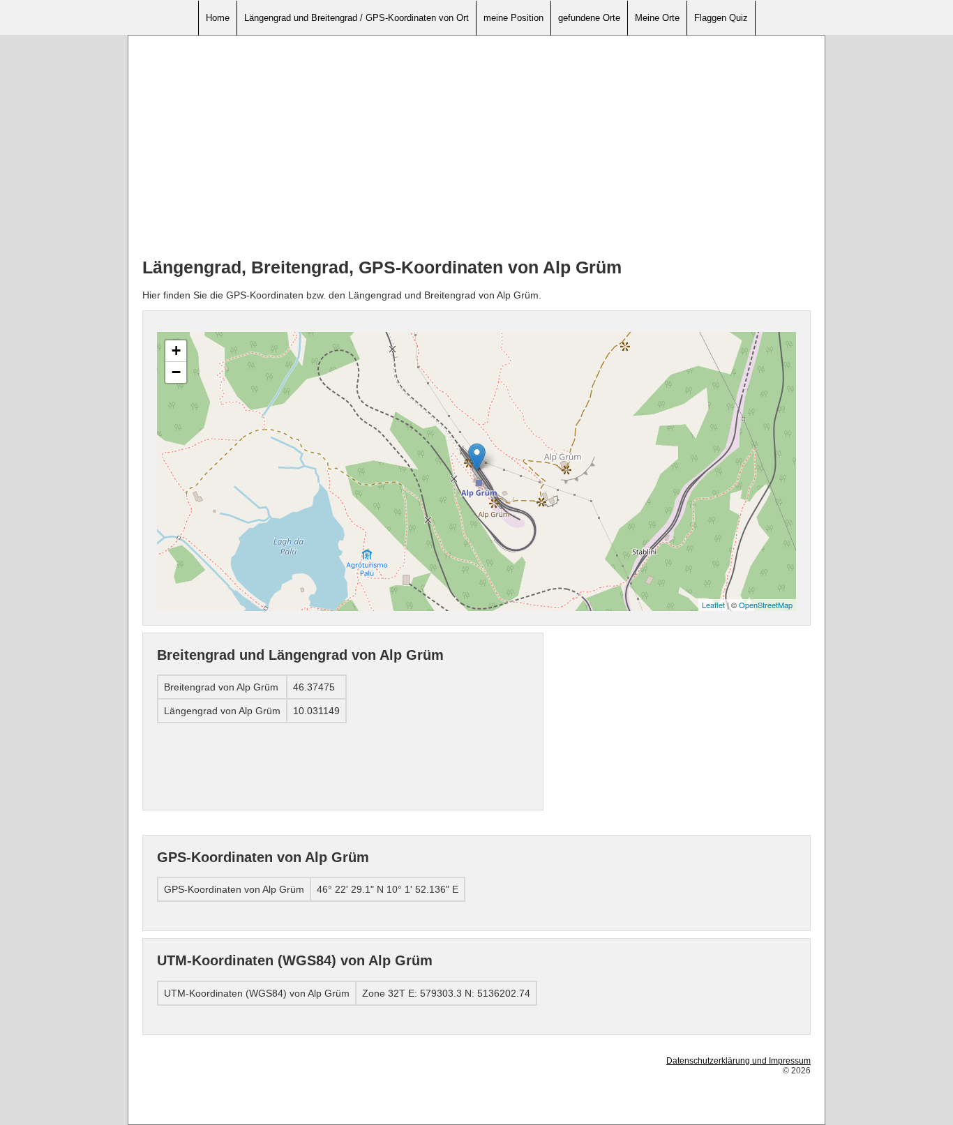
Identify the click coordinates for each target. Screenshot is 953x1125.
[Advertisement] (476, 147)
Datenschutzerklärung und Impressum (738, 1061)
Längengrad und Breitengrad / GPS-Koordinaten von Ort (356, 18)
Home (218, 18)
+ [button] (176, 350)
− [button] (176, 372)
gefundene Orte (589, 18)
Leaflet (713, 604)
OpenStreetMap (766, 604)
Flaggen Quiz (721, 18)
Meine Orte (657, 18)
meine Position (513, 18)
